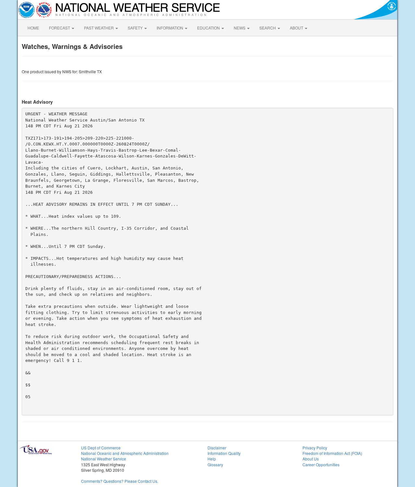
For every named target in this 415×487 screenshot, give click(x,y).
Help (212, 458)
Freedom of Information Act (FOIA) (332, 453)
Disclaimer (217, 447)
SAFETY (136, 27)
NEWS (240, 27)
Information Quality (224, 453)
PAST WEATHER (99, 27)
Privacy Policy (314, 447)
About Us (310, 458)
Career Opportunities (320, 464)
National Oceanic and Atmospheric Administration (125, 453)
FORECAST (60, 27)
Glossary (215, 464)
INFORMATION (170, 27)
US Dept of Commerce (101, 447)
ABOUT (297, 27)
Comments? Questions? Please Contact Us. (119, 481)
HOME (33, 27)
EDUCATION (209, 27)
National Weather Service (103, 458)
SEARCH (268, 27)
